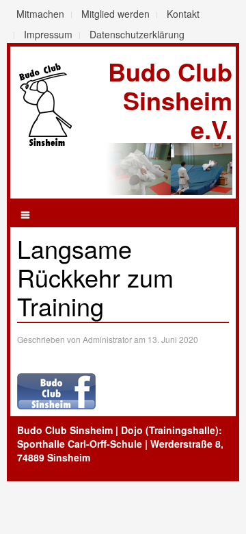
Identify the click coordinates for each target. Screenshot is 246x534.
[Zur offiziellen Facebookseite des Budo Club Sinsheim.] (56, 389)
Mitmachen (40, 14)
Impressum (48, 34)
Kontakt (183, 14)
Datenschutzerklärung (137, 34)
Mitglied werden (115, 14)
